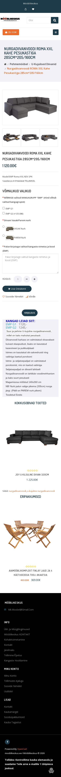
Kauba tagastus (12, 722)
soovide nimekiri (14, 296)
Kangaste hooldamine (15, 660)
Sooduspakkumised (14, 717)
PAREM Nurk (20, 237)
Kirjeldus (29, 312)
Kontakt (8, 644)
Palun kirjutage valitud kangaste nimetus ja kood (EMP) (28, 248)
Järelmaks (9, 650)
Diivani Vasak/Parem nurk (17, 220)
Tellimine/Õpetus (13, 655)
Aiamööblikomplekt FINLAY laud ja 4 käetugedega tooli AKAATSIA (30, 572)
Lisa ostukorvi (18, 288)
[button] (26, 9)
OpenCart (22, 748)
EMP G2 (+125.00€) (14, 213)
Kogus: (6, 278)
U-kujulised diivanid (43, 64)
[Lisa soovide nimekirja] (26, 438)
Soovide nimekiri (13, 686)
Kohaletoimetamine (14, 639)
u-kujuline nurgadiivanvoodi (41, 491)
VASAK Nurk (20, 228)
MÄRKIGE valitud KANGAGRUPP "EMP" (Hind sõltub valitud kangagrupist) (29, 199)
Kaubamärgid (11, 711)
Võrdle (32, 296)
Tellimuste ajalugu (13, 680)
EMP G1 (9, 208)
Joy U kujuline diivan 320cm (30, 474)
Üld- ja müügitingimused (17, 629)
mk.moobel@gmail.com (21, 609)
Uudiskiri (8, 691)
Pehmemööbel (19, 64)
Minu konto (10, 675)
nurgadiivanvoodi (17, 491)
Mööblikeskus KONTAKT (17, 634)
